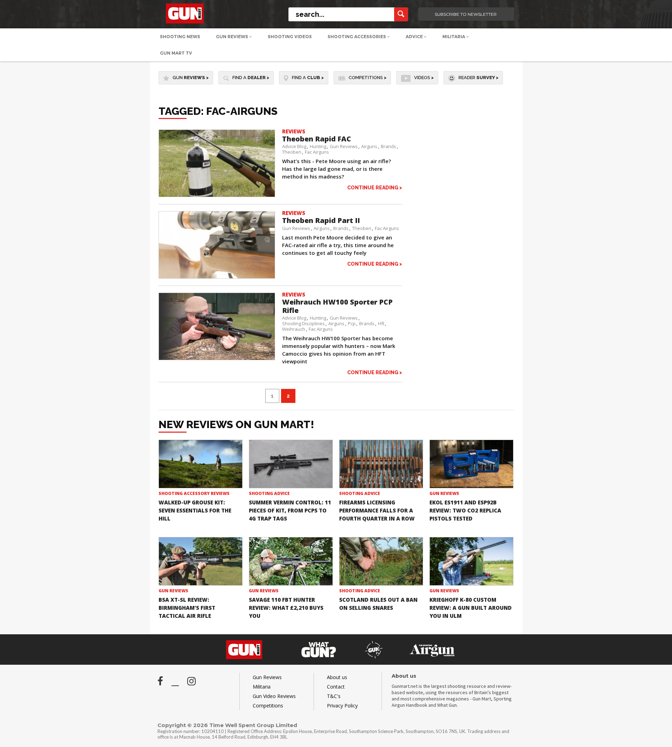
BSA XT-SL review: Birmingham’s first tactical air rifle (187, 607)
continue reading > (374, 187)
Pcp (352, 323)
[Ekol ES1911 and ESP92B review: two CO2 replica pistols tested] (471, 464)
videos (424, 77)
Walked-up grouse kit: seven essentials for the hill (195, 510)
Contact (336, 686)
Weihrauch (293, 329)
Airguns (369, 146)
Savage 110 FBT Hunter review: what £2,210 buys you (286, 607)
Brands (388, 146)
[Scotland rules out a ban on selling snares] (381, 561)
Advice (415, 36)
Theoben (291, 152)
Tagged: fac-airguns (218, 111)
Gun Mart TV (176, 53)
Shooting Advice (269, 493)
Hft (381, 323)
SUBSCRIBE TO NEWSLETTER (466, 14)
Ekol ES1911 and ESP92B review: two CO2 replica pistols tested (465, 510)
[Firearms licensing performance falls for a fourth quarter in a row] (381, 464)
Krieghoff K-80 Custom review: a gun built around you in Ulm (470, 607)
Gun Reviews (232, 36)
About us (337, 677)
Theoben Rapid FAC (316, 139)
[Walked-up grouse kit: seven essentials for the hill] (201, 464)
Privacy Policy (342, 705)
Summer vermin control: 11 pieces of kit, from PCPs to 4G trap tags (290, 510)
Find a (250, 77)
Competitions (367, 77)
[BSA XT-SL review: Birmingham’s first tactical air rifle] (201, 561)
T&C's (334, 696)
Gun (191, 77)
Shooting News (180, 36)
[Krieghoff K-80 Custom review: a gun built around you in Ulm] (471, 561)
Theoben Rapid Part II (321, 220)
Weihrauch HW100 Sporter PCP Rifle (337, 306)
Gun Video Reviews (274, 696)
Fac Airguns (317, 152)
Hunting (318, 146)
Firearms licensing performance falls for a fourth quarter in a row (377, 510)
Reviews (293, 131)
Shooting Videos (290, 36)
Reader (478, 77)
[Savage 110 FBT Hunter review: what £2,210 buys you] (291, 561)
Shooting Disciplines (303, 323)
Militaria (454, 36)
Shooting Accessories (357, 36)
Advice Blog (294, 146)
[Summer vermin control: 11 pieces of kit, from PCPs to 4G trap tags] (291, 464)
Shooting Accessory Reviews (194, 493)
